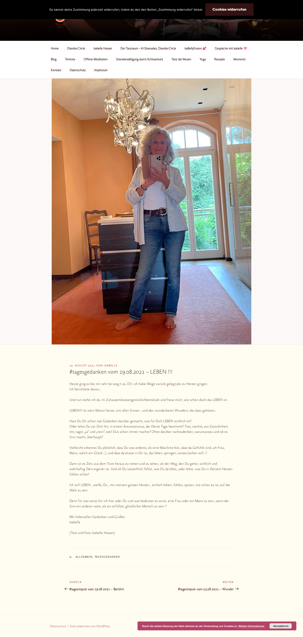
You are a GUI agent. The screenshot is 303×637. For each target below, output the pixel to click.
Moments (239, 59)
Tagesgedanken (107, 557)
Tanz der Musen (181, 59)
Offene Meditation (96, 59)
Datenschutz (78, 70)
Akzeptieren (280, 626)
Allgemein (84, 557)
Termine (70, 59)
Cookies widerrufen (229, 9)
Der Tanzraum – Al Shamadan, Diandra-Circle (148, 48)
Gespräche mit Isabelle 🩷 (231, 48)
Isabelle (111, 366)
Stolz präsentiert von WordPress (90, 626)
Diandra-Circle (76, 48)
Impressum (101, 70)
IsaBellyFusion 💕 (195, 48)
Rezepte (219, 59)
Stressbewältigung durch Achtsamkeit (139, 59)
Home (55, 48)
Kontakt (56, 70)
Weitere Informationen (251, 626)
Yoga (203, 59)
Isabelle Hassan (103, 48)
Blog (54, 59)
